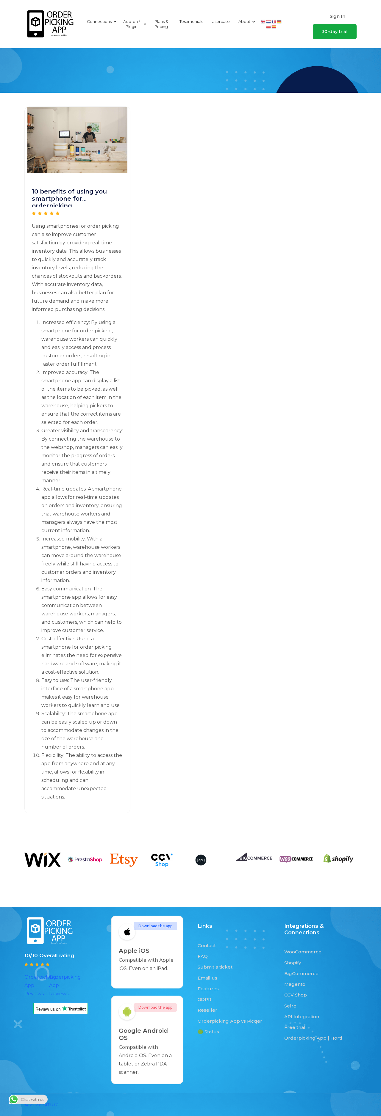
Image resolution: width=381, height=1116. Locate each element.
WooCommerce (302, 952)
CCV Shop (295, 995)
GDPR (204, 999)
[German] (279, 21)
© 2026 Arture (41, 1104)
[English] (263, 21)
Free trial (294, 1027)
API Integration (301, 1016)
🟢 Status (208, 1032)
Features (208, 988)
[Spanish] (274, 26)
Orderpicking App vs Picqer (230, 1021)
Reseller (207, 1010)
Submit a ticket (215, 967)
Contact (207, 945)
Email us (207, 978)
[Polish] (268, 26)
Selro (290, 1006)
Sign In (337, 16)
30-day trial (335, 31)
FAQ (203, 956)
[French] (274, 21)
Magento (294, 984)
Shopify (292, 963)
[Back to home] (50, 24)
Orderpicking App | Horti (313, 1038)
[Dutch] (268, 21)
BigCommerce (301, 973)
